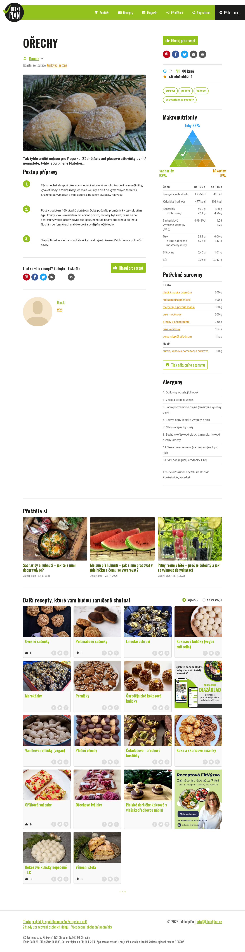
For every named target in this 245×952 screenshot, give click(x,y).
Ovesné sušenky (37, 641)
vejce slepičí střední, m (177, 336)
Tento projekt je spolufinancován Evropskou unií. (55, 921)
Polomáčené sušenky (91, 641)
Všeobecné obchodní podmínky (91, 927)
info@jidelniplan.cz (209, 921)
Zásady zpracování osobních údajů (46, 927)
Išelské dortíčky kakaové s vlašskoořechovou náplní (146, 807)
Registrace (201, 12)
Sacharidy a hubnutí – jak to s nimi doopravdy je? (49, 567)
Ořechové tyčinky (89, 805)
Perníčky (82, 696)
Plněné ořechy (86, 750)
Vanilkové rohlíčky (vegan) (45, 750)
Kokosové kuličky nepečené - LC (46, 869)
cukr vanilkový (171, 329)
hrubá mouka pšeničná (176, 299)
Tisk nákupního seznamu (185, 365)
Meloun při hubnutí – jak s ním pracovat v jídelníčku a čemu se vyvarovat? (121, 567)
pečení (185, 90)
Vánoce (201, 90)
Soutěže (102, 12)
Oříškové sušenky (38, 805)
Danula (34, 58)
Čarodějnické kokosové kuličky (143, 698)
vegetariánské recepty (180, 99)
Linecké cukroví (138, 641)
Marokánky (33, 696)
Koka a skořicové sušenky (196, 750)
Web (59, 309)
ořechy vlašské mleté (176, 322)
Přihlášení (174, 12)
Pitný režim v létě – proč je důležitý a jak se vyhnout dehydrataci (189, 567)
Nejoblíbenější (214, 600)
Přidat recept (230, 12)
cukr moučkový (172, 314)
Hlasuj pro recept (128, 268)
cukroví (170, 90)
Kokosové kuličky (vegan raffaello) (195, 643)
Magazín (149, 12)
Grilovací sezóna (57, 65)
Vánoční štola (86, 867)
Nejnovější (192, 600)
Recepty (125, 12)
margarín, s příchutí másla (179, 307)
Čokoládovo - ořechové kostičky (143, 752)
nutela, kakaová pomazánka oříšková (185, 351)
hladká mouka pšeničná (177, 292)
